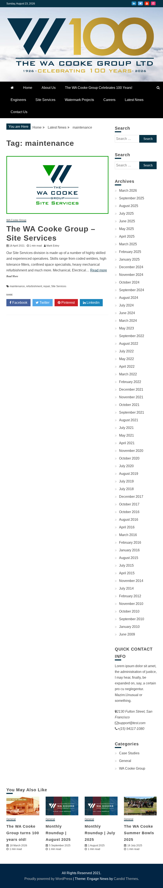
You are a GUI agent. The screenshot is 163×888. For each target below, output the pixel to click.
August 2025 (128, 206)
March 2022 (128, 374)
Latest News (134, 100)
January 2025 (129, 259)
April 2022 (127, 366)
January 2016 (129, 550)
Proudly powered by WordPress (48, 879)
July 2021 (126, 428)
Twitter (140, 3)
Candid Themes (126, 879)
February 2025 (130, 252)
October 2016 (129, 512)
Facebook (19, 302)
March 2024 (128, 320)
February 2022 (130, 382)
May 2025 (126, 229)
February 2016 (130, 542)
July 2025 (126, 213)
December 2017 (131, 496)
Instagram (153, 3)
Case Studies (129, 753)
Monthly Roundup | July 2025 (100, 832)
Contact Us (19, 112)
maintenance (17, 286)
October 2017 (129, 504)
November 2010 (131, 604)
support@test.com (131, 723)
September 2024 (131, 290)
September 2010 (131, 619)
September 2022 (131, 336)
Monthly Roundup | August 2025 (58, 832)
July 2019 (126, 481)
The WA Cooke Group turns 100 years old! (22, 832)
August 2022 (128, 343)
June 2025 (127, 221)
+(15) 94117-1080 (131, 729)
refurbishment (34, 286)
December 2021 (131, 389)
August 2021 (128, 420)
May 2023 (126, 328)
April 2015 (127, 573)
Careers (109, 100)
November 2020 (131, 451)
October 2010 (129, 611)
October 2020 (129, 458)
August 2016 (128, 519)
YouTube (147, 3)
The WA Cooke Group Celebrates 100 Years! (98, 87)
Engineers (18, 100)
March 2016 (128, 535)
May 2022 (126, 359)
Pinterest (67, 302)
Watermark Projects (79, 100)
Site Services (45, 100)
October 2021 (129, 405)
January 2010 (129, 626)
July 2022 (126, 351)
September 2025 (131, 198)
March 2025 (128, 244)
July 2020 (126, 466)
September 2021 (131, 412)
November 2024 (131, 275)
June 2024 (127, 313)
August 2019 (128, 473)
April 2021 (127, 443)
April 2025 (127, 236)
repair (46, 286)
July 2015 (126, 565)
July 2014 (126, 588)
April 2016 (127, 527)
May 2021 (126, 435)
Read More (12, 276)
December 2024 (131, 267)
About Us (49, 87)
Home (27, 87)
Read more (98, 270)
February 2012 (130, 596)
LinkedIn (134, 3)
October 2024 (129, 282)
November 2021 (131, 397)
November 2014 (131, 581)
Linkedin (93, 302)
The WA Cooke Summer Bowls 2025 (139, 832)
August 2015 (128, 558)
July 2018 (126, 489)
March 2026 (128, 190)
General (125, 761)
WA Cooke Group (16, 220)
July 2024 (126, 305)
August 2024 (128, 297)
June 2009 (127, 634)
